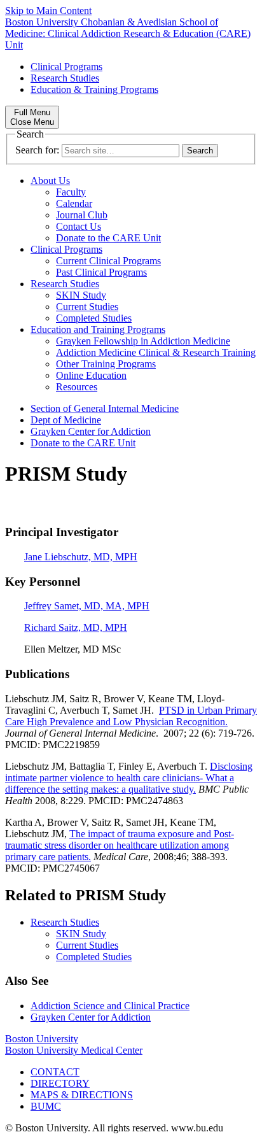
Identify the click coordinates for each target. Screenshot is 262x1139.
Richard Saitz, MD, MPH (75, 627)
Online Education (91, 375)
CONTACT (55, 1071)
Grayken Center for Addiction (91, 431)
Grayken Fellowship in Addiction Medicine (143, 341)
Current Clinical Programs (108, 260)
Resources (76, 386)
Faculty (71, 192)
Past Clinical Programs (101, 272)
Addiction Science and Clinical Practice (110, 1005)
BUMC (46, 1106)
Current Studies (87, 306)
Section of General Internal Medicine (105, 408)
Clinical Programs (66, 66)
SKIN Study (81, 295)
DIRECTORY (60, 1083)
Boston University (41, 1038)
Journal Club (81, 214)
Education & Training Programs (94, 89)
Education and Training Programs (98, 329)
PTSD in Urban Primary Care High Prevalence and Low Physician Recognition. (131, 716)
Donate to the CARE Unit (108, 237)
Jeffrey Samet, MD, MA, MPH (86, 605)
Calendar (74, 203)
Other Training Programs (106, 363)
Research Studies (65, 78)
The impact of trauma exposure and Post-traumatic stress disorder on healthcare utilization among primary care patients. (119, 845)
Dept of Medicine (66, 419)
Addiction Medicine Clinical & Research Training (156, 352)
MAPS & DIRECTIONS (82, 1094)
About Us (50, 180)
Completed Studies (94, 318)
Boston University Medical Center (73, 1050)
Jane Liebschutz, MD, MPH (80, 556)
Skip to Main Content (48, 10)
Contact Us (78, 226)
